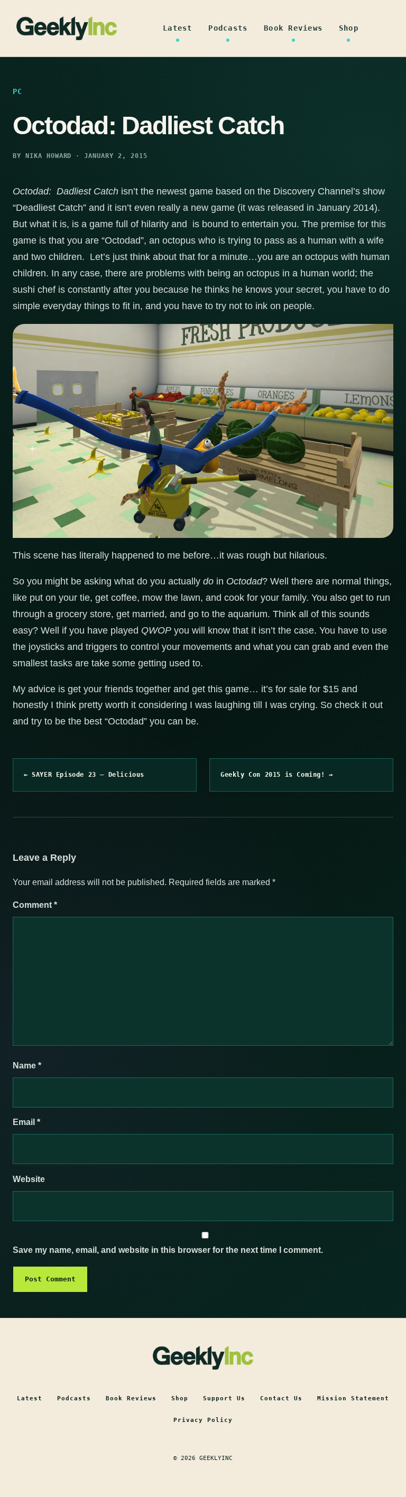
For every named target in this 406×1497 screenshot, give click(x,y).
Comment (35, 904)
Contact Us (281, 1398)
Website (29, 1179)
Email (26, 1122)
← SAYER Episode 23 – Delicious (84, 774)
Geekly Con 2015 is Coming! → (276, 774)
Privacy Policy (203, 1420)
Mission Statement (353, 1398)
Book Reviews (293, 28)
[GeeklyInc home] (66, 28)
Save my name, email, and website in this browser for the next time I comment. (168, 1249)
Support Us (224, 1398)
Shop (348, 28)
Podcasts (227, 28)
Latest (177, 28)
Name (27, 1065)
